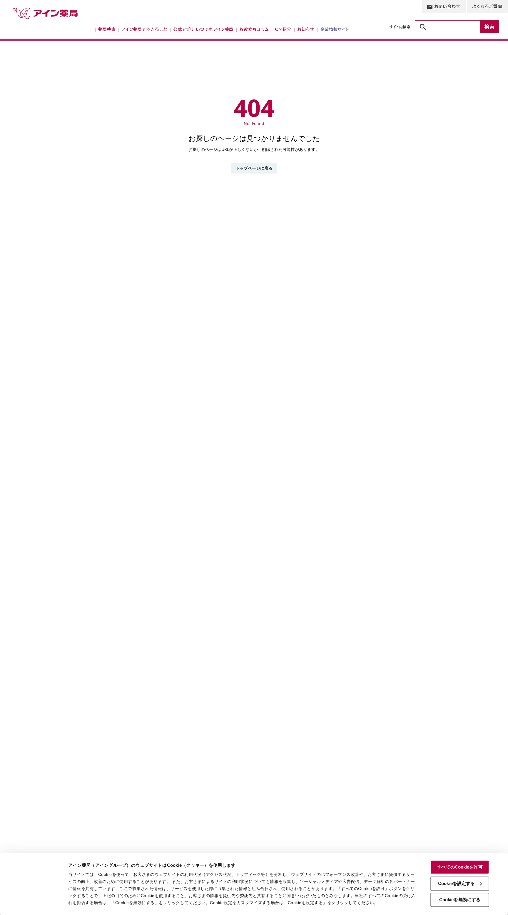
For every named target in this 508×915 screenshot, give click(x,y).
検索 (489, 26)
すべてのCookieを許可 (459, 866)
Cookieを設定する (456, 883)
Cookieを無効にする (459, 899)
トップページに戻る (254, 168)
